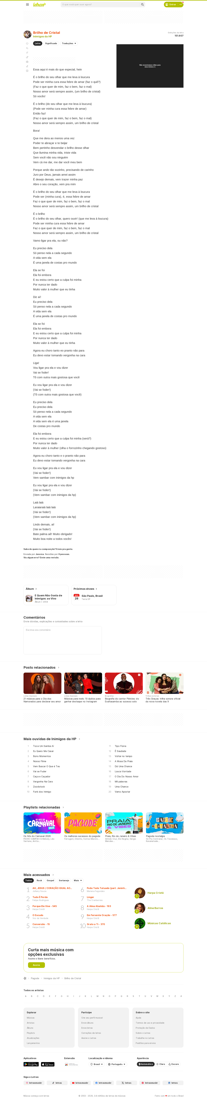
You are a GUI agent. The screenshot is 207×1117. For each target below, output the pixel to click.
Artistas (30, 1023)
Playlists (31, 1033)
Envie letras (87, 1028)
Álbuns (30, 1028)
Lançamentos (33, 1043)
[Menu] (27, 4)
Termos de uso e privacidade (150, 1023)
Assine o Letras (88, 1038)
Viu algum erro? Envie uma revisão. (41, 557)
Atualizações (33, 1038)
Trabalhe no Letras (145, 1038)
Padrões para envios (146, 1043)
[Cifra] (27, 57)
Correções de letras (91, 1033)
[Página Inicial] (25, 978)
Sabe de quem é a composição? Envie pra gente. (48, 549)
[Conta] (180, 4)
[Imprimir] (27, 62)
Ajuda (138, 1018)
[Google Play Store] (31, 1064)
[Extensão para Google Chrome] (71, 1064)
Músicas (31, 1018)
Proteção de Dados (145, 1028)
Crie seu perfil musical (92, 1018)
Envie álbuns (87, 1023)
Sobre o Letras (143, 1033)
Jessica (40, 554)
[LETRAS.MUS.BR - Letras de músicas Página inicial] (39, 4)
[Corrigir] (27, 66)
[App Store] (47, 1064)
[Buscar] (142, 4)
